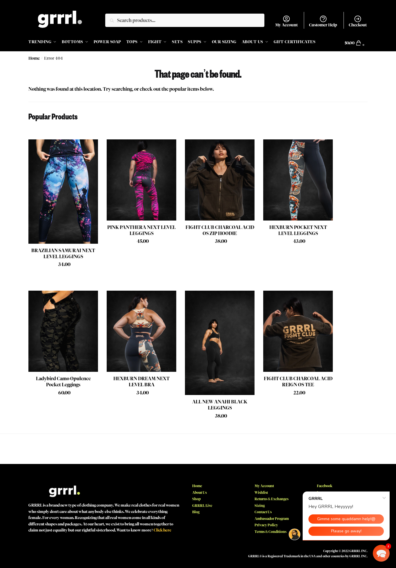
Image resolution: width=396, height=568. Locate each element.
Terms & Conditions (270, 531)
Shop (196, 499)
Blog (195, 512)
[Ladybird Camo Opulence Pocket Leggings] (63, 331)
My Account (286, 25)
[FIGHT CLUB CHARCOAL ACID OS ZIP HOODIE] (220, 180)
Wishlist (261, 492)
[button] (381, 553)
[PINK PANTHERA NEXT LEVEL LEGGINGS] (141, 180)
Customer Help (323, 25)
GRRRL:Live (202, 505)
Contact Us (263, 512)
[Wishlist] (89, 148)
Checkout (358, 25)
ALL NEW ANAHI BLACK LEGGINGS (219, 405)
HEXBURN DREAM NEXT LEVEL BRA (141, 381)
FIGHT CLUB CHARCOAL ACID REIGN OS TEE (298, 381)
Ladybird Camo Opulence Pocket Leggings (63, 381)
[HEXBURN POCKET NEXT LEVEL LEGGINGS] (298, 180)
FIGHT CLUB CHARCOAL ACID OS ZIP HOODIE (220, 230)
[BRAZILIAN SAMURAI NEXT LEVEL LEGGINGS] (63, 191)
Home (34, 58)
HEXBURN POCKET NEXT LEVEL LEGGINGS (298, 230)
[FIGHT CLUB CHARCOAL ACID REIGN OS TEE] (298, 331)
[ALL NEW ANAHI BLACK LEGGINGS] (220, 343)
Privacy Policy (266, 525)
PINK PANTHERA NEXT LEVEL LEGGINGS (141, 230)
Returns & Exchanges (271, 499)
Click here (162, 530)
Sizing (260, 505)
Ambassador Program (272, 518)
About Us (199, 492)
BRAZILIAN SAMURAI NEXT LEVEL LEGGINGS (63, 253)
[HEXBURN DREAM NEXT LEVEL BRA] (141, 331)
